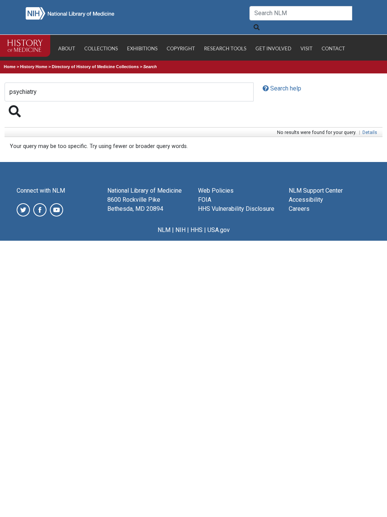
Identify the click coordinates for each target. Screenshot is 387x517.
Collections (101, 49)
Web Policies (216, 190)
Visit (306, 49)
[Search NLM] (256, 27)
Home (9, 66)
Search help (285, 88)
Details (369, 132)
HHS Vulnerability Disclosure (236, 208)
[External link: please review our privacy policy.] (23, 209)
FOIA (204, 199)
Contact (333, 49)
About (66, 49)
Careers (299, 208)
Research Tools (225, 49)
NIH (180, 230)
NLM (164, 230)
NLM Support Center (316, 190)
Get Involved (273, 49)
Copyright (181, 49)
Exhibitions (142, 49)
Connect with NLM (41, 190)
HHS (196, 230)
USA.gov (218, 230)
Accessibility (306, 199)
